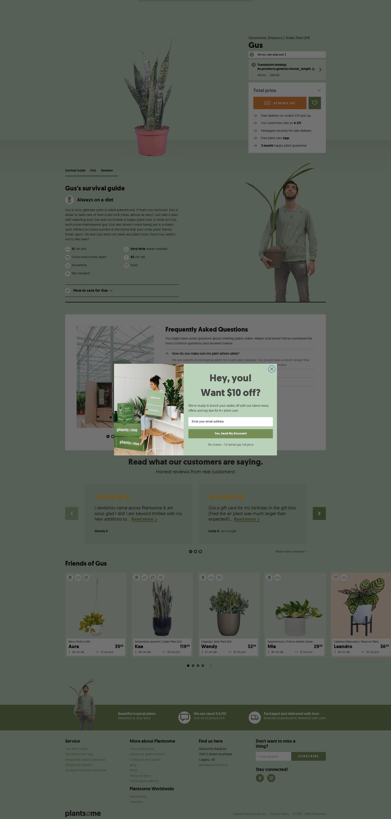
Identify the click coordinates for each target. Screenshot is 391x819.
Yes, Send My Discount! (231, 433)
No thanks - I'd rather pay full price (230, 444)
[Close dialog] (271, 369)
